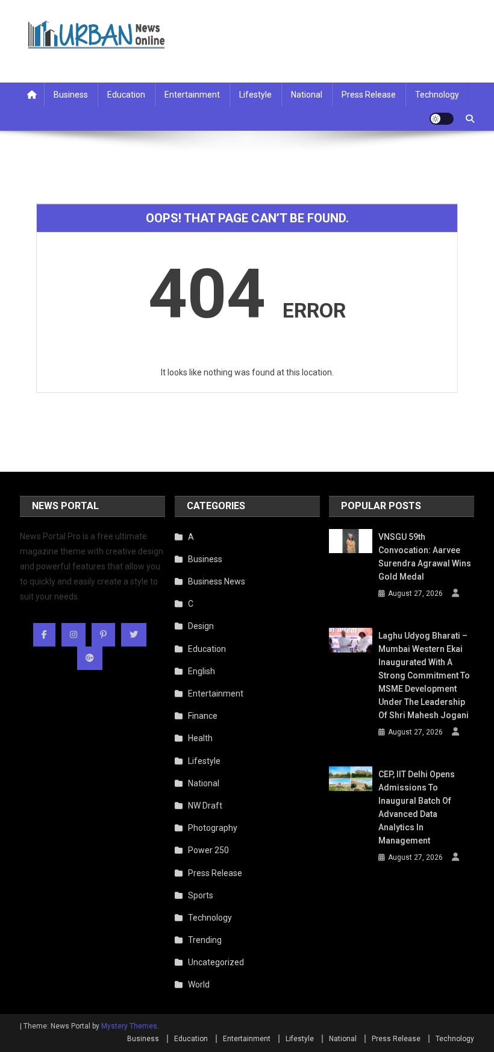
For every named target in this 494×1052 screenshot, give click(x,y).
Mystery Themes (129, 1026)
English (201, 671)
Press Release (369, 94)
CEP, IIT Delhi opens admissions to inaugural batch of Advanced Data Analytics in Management (416, 807)
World (199, 984)
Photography (212, 828)
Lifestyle (255, 94)
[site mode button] (442, 119)
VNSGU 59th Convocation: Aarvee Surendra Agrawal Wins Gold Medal (424, 556)
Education (126, 94)
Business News (216, 581)
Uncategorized (216, 962)
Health (200, 738)
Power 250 (208, 850)
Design (201, 626)
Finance (202, 716)
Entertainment (192, 94)
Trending (205, 940)
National (306, 94)
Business (71, 94)
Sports (200, 895)
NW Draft (205, 805)
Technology (437, 94)
